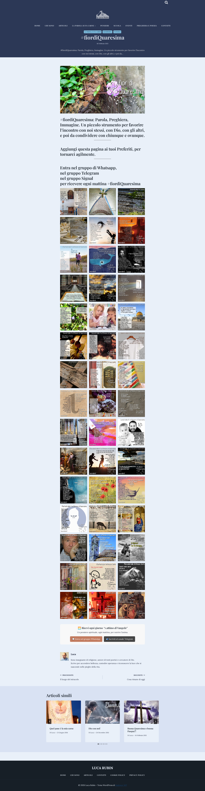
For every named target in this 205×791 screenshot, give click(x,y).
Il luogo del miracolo (69, 677)
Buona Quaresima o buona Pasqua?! (140, 730)
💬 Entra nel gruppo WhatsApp (86, 639)
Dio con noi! (94, 728)
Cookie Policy (117, 775)
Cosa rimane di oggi (136, 677)
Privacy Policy (137, 775)
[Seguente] (155, 721)
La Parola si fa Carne (92, 32)
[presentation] (63, 712)
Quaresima (107, 32)
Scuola (117, 26)
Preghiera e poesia (147, 26)
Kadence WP (121, 785)
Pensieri (104, 26)
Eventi (129, 26)
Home (37, 26)
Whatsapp (106, 167)
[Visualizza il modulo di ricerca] (166, 2)
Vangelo (117, 32)
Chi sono (49, 26)
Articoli (63, 26)
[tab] (98, 744)
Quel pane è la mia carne (62, 728)
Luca (73, 654)
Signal (87, 178)
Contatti (166, 26)
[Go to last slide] (49, 721)
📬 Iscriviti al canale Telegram (119, 639)
